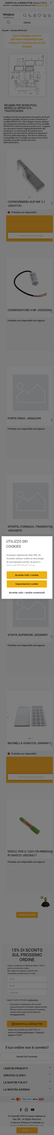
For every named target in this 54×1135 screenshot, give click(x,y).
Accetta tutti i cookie (27, 575)
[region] (27, 567)
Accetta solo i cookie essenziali (27, 592)
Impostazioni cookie (26, 583)
